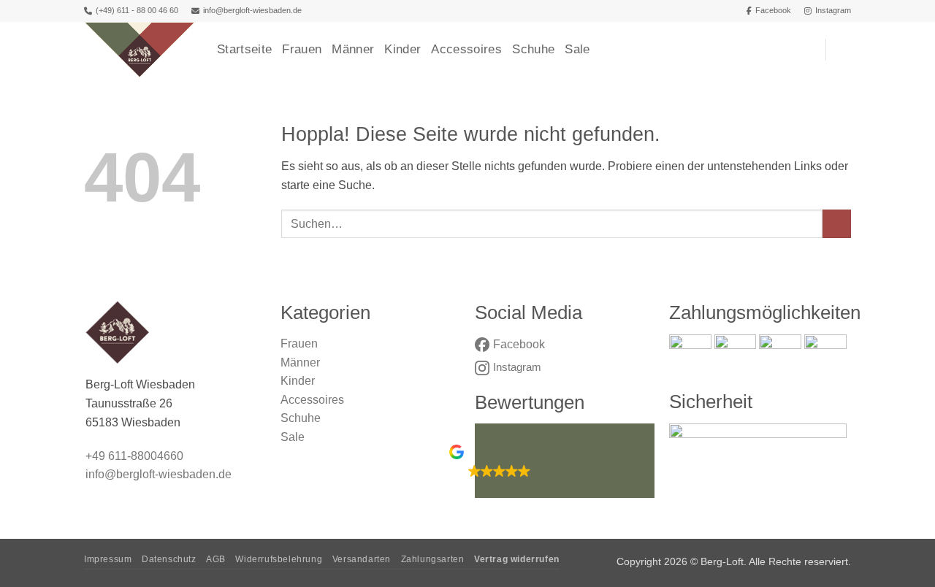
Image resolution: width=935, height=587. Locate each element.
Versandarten (361, 559)
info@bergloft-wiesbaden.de (252, 10)
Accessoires (466, 49)
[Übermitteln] (837, 224)
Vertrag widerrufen (517, 559)
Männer (353, 49)
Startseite (244, 49)
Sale (577, 49)
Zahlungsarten (433, 559)
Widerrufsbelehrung (278, 559)
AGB (216, 559)
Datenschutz (169, 559)
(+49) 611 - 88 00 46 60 (137, 10)
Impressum (108, 559)
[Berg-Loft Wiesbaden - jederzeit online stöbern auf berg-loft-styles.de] (139, 49)
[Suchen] (807, 50)
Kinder (402, 49)
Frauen (301, 49)
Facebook (773, 10)
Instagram (833, 10)
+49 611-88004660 (134, 456)
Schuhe (533, 49)
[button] (843, 50)
